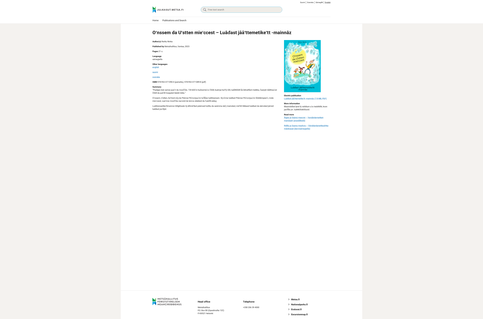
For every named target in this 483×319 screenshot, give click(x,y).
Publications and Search (174, 20)
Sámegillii (319, 2)
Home (155, 20)
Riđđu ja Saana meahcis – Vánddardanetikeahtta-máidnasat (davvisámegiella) (306, 127)
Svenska (310, 2)
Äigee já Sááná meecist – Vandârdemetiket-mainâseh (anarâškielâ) (304, 119)
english (155, 67)
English (328, 2)
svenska (156, 77)
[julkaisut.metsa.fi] (166, 301)
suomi (155, 72)
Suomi (302, 2)
